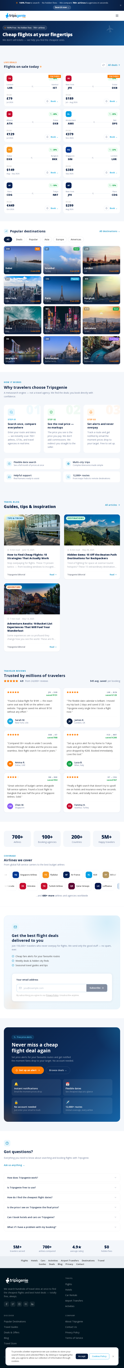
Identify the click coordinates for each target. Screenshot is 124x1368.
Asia (47, 239)
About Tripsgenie (74, 1321)
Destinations (88, 1260)
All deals (112, 64)
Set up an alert (27, 1070)
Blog (60, 1264)
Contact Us (71, 1326)
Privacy (69, 1264)
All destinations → (109, 231)
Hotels (34, 1260)
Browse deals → (58, 1070)
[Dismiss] (120, 5)
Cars (43, 1260)
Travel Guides (11, 1326)
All (8, 239)
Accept (81, 1356)
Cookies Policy (99, 1356)
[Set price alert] (47, 101)
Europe (60, 239)
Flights (24, 1260)
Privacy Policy (52, 995)
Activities (53, 1260)
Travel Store (10, 1343)
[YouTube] (25, 1304)
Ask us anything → (14, 1165)
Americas (76, 239)
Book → (54, 101)
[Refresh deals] (103, 65)
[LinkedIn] (32, 1304)
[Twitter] (13, 1304)
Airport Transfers (70, 1260)
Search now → (62, 7)
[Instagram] (19, 1304)
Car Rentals (71, 1295)
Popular (33, 239)
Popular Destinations (15, 1321)
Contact (80, 1264)
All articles (111, 504)
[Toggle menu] (117, 16)
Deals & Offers (11, 1332)
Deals (19, 239)
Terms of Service (74, 1337)
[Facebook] (6, 1304)
